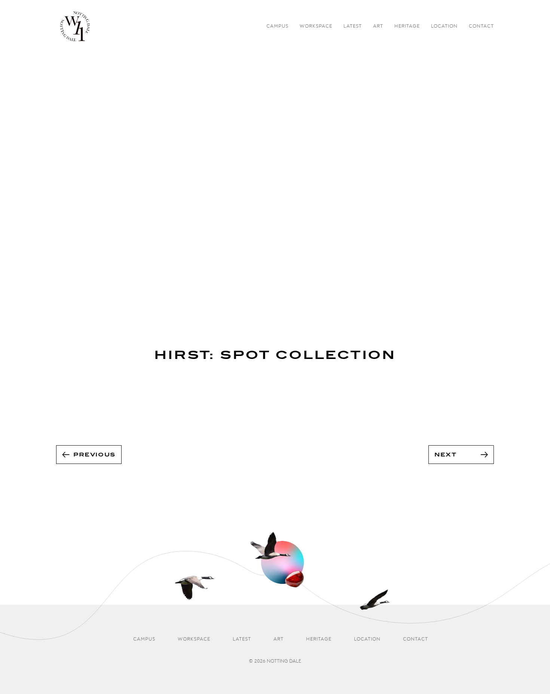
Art (378, 26)
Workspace (316, 26)
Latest (352, 26)
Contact (481, 26)
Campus (277, 26)
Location (444, 26)
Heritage (407, 26)
